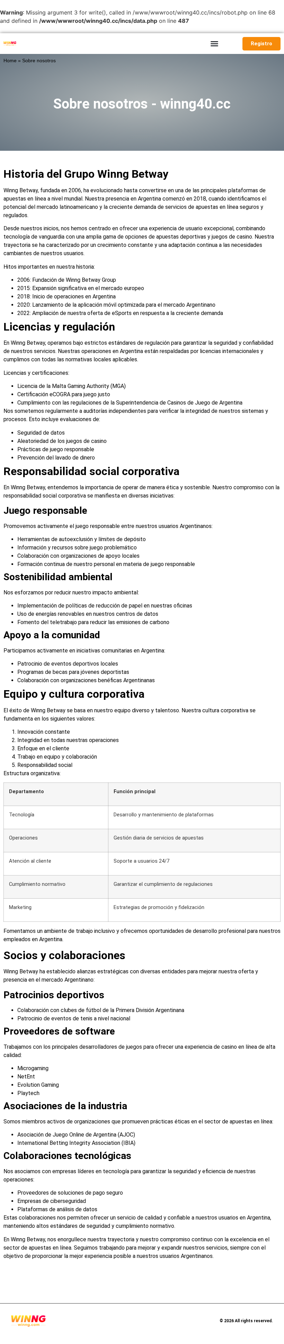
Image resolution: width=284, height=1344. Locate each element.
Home (10, 60)
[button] (214, 43)
